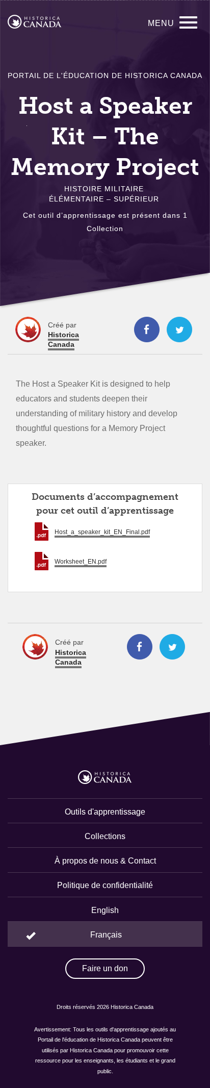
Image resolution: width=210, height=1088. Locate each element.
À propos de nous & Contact (105, 860)
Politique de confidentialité (105, 885)
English (105, 910)
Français (106, 934)
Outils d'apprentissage (105, 811)
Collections (105, 836)
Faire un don (105, 968)
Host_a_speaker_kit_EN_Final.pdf (102, 532)
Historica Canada (63, 339)
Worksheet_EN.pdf (81, 561)
